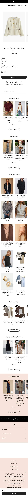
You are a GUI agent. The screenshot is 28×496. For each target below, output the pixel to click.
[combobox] (14, 491)
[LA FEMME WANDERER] (14, 5)
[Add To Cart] (12, 114)
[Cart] (26, 5)
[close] (25, 472)
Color (2, 57)
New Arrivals (14, 136)
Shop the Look (14, 302)
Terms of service (14, 466)
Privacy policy (14, 463)
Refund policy (14, 461)
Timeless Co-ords (14, 377)
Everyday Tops (14, 98)
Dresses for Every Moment (14, 337)
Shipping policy (14, 469)
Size (2, 63)
